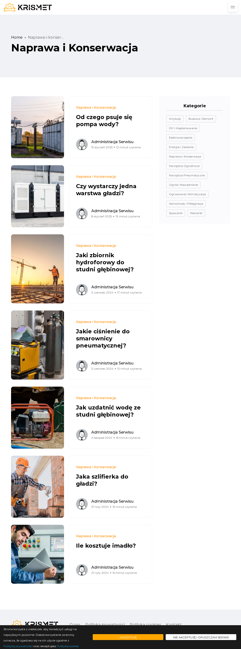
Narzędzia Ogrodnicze (184, 166)
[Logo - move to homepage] (28, 7)
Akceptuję (128, 637)
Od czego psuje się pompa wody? (104, 121)
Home (17, 37)
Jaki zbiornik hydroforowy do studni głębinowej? (105, 262)
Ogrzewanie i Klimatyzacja (187, 194)
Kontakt (174, 624)
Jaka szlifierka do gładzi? (102, 480)
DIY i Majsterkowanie (183, 128)
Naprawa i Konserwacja (96, 107)
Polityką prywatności (18, 646)
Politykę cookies (68, 646)
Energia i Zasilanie (181, 147)
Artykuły (175, 118)
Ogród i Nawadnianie (183, 184)
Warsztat (196, 213)
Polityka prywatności (105, 624)
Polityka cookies (145, 624)
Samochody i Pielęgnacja (186, 203)
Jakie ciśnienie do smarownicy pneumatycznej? (103, 338)
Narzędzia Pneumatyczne (187, 175)
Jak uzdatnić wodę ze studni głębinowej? (108, 411)
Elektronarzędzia (180, 137)
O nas (74, 624)
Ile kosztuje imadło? (106, 545)
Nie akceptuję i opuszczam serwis (201, 637)
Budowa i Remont (201, 118)
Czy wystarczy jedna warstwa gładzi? (106, 190)
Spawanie (175, 213)
